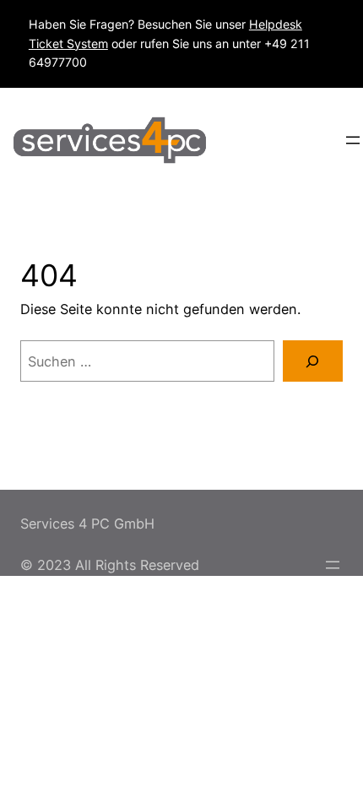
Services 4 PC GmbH (87, 523)
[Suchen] (313, 361)
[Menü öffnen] (353, 140)
